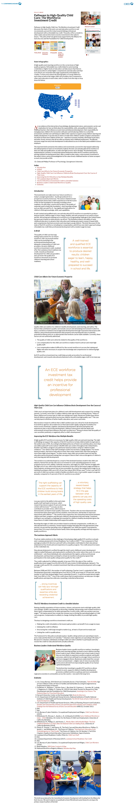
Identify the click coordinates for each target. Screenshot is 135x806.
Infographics (57, 85)
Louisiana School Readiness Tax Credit (79, 739)
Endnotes (40, 184)
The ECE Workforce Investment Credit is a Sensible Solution (57, 181)
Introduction (41, 167)
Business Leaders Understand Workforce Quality (54, 183)
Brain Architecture (79, 695)
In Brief (39, 169)
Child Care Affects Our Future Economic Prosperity (54, 171)
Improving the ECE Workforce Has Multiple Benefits (55, 177)
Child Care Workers (92, 712)
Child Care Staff (73, 735)
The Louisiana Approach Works (47, 179)
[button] (88, 54)
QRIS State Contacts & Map (56, 746)
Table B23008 (92, 682)
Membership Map (69, 748)
